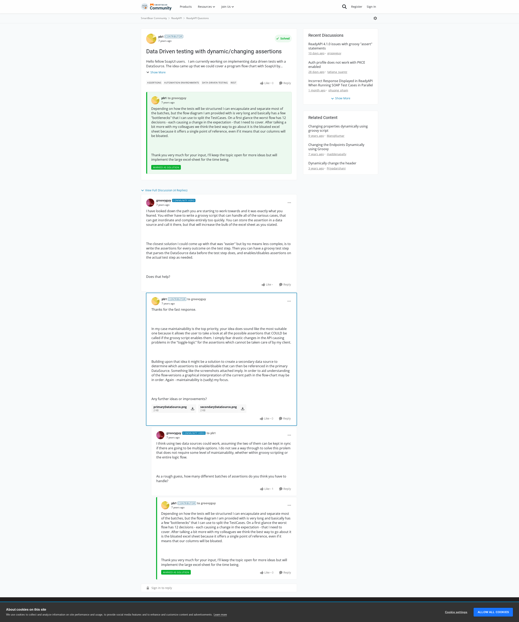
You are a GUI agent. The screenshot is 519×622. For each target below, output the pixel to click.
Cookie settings (456, 612)
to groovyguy (177, 98)
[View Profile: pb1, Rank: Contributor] (151, 39)
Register (356, 7)
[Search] (344, 6)
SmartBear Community (154, 18)
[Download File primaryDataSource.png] (192, 408)
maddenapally (336, 154)
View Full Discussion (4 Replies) (166, 190)
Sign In (371, 7)
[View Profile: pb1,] (155, 100)
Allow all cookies (493, 612)
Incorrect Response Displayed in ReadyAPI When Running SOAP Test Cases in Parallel (340, 83)
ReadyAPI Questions (197, 18)
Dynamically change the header (332, 163)
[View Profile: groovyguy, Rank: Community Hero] (150, 203)
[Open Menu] (375, 18)
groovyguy (163, 200)
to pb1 (211, 433)
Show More (158, 72)
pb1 (161, 37)
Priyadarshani (336, 168)
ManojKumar (335, 136)
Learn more (220, 614)
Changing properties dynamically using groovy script (338, 128)
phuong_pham (338, 90)
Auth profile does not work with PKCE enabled (336, 64)
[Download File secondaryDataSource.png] (242, 408)
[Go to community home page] (156, 6)
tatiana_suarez (337, 72)
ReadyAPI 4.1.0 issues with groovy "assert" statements (340, 46)
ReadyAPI (176, 18)
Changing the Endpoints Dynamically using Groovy (336, 147)
